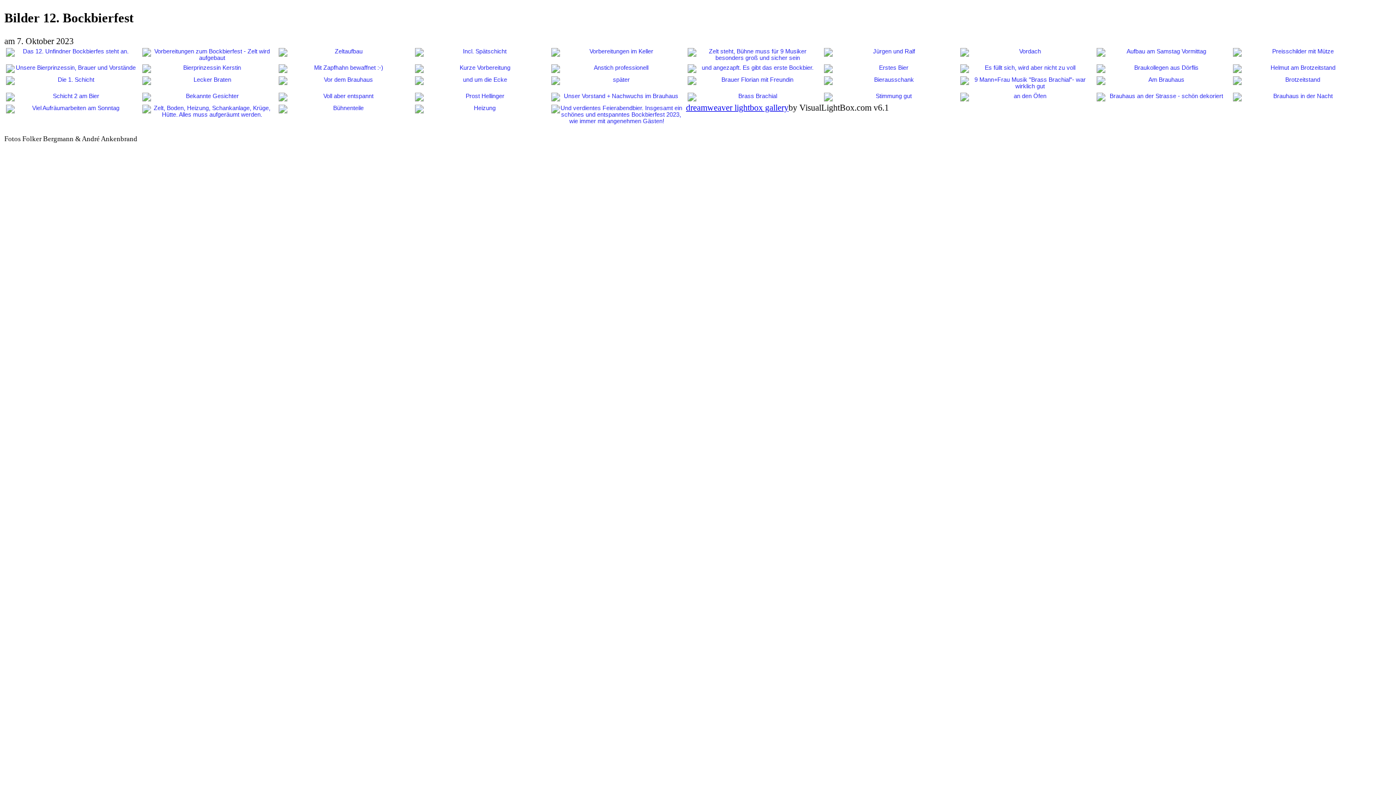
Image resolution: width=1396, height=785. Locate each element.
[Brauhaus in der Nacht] (1298, 97)
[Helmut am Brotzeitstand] (1298, 68)
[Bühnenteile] (344, 109)
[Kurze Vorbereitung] (480, 68)
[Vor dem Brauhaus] (344, 80)
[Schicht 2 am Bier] (71, 97)
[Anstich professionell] (616, 68)
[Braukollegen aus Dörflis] (1162, 68)
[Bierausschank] (889, 80)
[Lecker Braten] (207, 80)
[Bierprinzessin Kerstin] (207, 68)
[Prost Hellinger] (480, 97)
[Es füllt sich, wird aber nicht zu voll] (1025, 68)
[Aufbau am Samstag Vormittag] (1162, 52)
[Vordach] (1025, 52)
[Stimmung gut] (889, 97)
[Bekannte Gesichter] (207, 97)
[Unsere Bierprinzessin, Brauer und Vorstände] (71, 68)
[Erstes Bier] (889, 68)
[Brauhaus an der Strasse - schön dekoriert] (1162, 97)
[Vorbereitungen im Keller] (616, 52)
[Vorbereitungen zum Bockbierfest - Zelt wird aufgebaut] (207, 54)
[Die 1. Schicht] (71, 80)
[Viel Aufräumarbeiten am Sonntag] (71, 109)
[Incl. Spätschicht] (480, 52)
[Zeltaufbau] (344, 52)
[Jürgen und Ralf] (889, 52)
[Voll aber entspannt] (344, 97)
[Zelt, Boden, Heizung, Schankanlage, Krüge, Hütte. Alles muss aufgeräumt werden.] (207, 111)
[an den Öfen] (1025, 97)
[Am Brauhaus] (1162, 80)
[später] (616, 80)
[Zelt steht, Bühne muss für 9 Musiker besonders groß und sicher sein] (753, 54)
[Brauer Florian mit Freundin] (753, 80)
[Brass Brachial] (753, 97)
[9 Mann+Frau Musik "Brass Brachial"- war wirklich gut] (1025, 82)
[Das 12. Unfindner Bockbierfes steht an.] (71, 52)
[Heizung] (480, 109)
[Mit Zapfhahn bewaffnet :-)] (344, 68)
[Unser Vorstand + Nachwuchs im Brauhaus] (616, 97)
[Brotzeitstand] (1298, 80)
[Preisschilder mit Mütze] (1298, 52)
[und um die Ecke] (480, 80)
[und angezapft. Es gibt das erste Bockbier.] (753, 68)
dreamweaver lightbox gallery (737, 107)
